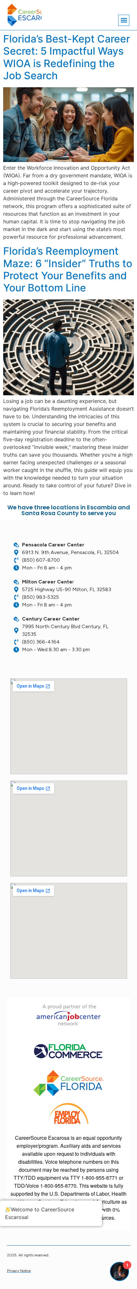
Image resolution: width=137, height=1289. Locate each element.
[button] (123, 20)
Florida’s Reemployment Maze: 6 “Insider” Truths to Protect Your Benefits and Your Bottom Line (67, 269)
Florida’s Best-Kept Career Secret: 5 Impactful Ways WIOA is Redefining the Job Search (66, 57)
